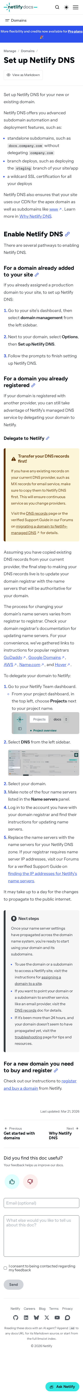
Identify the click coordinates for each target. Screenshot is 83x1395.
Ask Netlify (65, 1386)
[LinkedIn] (26, 1317)
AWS (8, 664)
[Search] (57, 7)
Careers (29, 1309)
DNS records (37, 513)
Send (13, 1284)
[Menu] (75, 7)
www (53, 209)
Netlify (15, 1309)
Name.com (29, 664)
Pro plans (75, 31)
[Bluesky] (36, 1317)
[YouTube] (57, 1317)
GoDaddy (13, 657)
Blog (42, 1309)
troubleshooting (28, 1037)
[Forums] (67, 1317)
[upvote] (12, 1183)
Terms (54, 1309)
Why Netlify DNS (35, 216)
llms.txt (42, 1338)
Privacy (67, 1309)
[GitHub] (15, 1317)
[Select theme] (66, 7)
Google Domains (44, 657)
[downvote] (30, 1183)
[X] (46, 1317)
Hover (60, 664)
